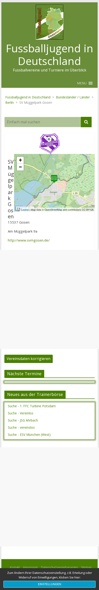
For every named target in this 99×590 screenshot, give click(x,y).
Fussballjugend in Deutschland (49, 54)
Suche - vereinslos (21, 427)
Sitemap (86, 567)
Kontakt (15, 567)
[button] (82, 83)
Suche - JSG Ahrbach (23, 420)
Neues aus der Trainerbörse (35, 394)
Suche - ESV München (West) (29, 434)
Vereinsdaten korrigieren (28, 358)
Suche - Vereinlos (20, 413)
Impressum (30, 567)
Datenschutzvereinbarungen (59, 567)
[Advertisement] (49, 299)
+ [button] (20, 160)
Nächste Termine (24, 373)
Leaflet (25, 209)
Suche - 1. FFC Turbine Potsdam (32, 406)
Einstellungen (49, 584)
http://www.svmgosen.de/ (29, 240)
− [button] (20, 167)
